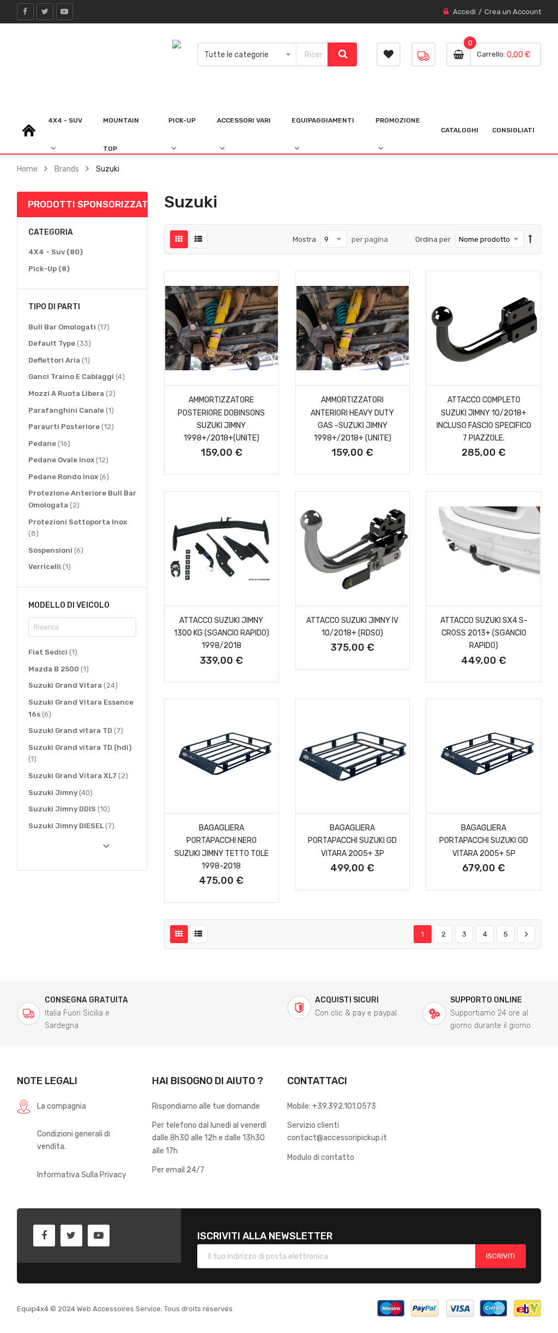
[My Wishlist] (389, 54)
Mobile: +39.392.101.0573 (331, 1106)
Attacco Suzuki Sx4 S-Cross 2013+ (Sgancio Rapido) (483, 633)
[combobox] (312, 54)
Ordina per (433, 239)
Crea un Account (512, 12)
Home (27, 168)
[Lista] (199, 239)
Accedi (464, 12)
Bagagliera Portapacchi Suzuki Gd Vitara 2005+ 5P (483, 840)
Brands (66, 168)
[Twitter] (45, 11)
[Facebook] (25, 11)
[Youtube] (64, 11)
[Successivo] (526, 934)
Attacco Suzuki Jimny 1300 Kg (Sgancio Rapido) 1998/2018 (221, 633)
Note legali (47, 1080)
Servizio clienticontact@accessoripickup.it (337, 1131)
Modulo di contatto (320, 1157)
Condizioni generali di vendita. (73, 1140)
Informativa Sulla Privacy (81, 1174)
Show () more (69, 850)
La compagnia (61, 1106)
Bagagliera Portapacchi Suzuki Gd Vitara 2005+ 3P (352, 840)
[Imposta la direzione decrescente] (530, 240)
